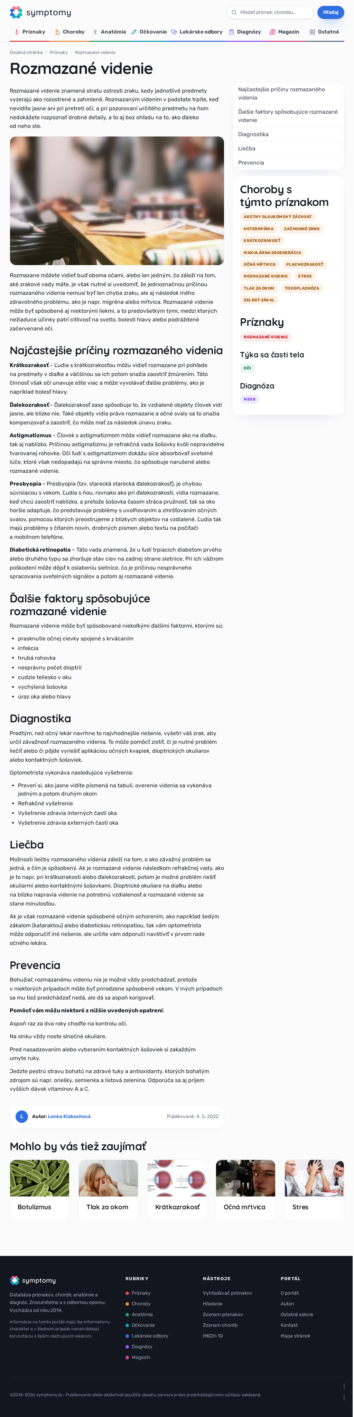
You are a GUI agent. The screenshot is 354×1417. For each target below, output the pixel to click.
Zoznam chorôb (220, 1325)
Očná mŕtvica (245, 1207)
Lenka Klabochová (69, 1116)
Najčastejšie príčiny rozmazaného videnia (281, 93)
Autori (287, 1304)
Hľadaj (330, 12)
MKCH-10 (213, 1336)
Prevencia (251, 162)
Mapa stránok (295, 1336)
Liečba (246, 148)
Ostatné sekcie (297, 1314)
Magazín (288, 32)
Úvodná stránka (26, 52)
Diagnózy (249, 32)
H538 (249, 399)
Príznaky (33, 32)
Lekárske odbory (201, 32)
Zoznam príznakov (223, 1314)
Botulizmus (34, 1207)
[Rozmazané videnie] (117, 201)
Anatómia (113, 32)
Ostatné (328, 32)
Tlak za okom (107, 1207)
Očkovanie (153, 32)
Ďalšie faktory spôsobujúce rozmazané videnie (288, 116)
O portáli (290, 1293)
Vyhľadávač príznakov (227, 1293)
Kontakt (289, 1325)
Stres (300, 1207)
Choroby (74, 32)
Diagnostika (253, 134)
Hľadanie (213, 1304)
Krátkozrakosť (177, 1207)
